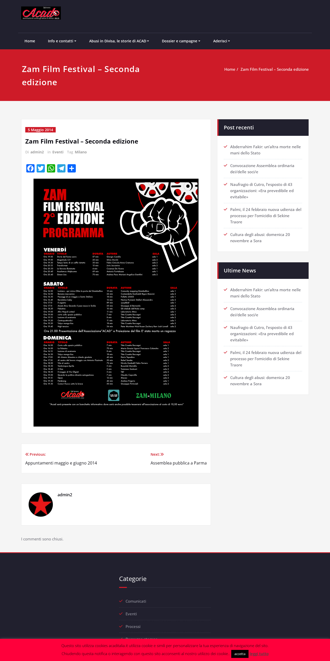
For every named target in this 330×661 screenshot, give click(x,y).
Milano (81, 151)
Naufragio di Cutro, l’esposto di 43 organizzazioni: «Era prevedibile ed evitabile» (262, 190)
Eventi (57, 151)
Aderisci (220, 40)
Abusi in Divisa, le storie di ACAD (117, 40)
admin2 (37, 151)
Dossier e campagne (179, 40)
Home (29, 40)
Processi (133, 626)
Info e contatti (60, 40)
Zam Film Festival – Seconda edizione (275, 69)
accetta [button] (239, 653)
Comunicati (136, 601)
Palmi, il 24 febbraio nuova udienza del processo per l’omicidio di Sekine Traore (265, 215)
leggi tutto (259, 653)
